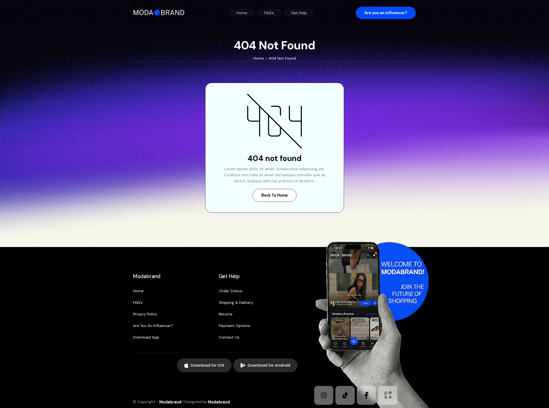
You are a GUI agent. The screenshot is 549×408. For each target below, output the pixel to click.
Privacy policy (145, 314)
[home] (160, 13)
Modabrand (170, 401)
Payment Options (234, 325)
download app (146, 337)
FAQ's (138, 302)
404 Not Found (282, 58)
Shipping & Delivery (236, 302)
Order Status (230, 291)
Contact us (229, 337)
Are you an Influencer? (153, 325)
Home (258, 58)
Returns (225, 314)
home (138, 291)
